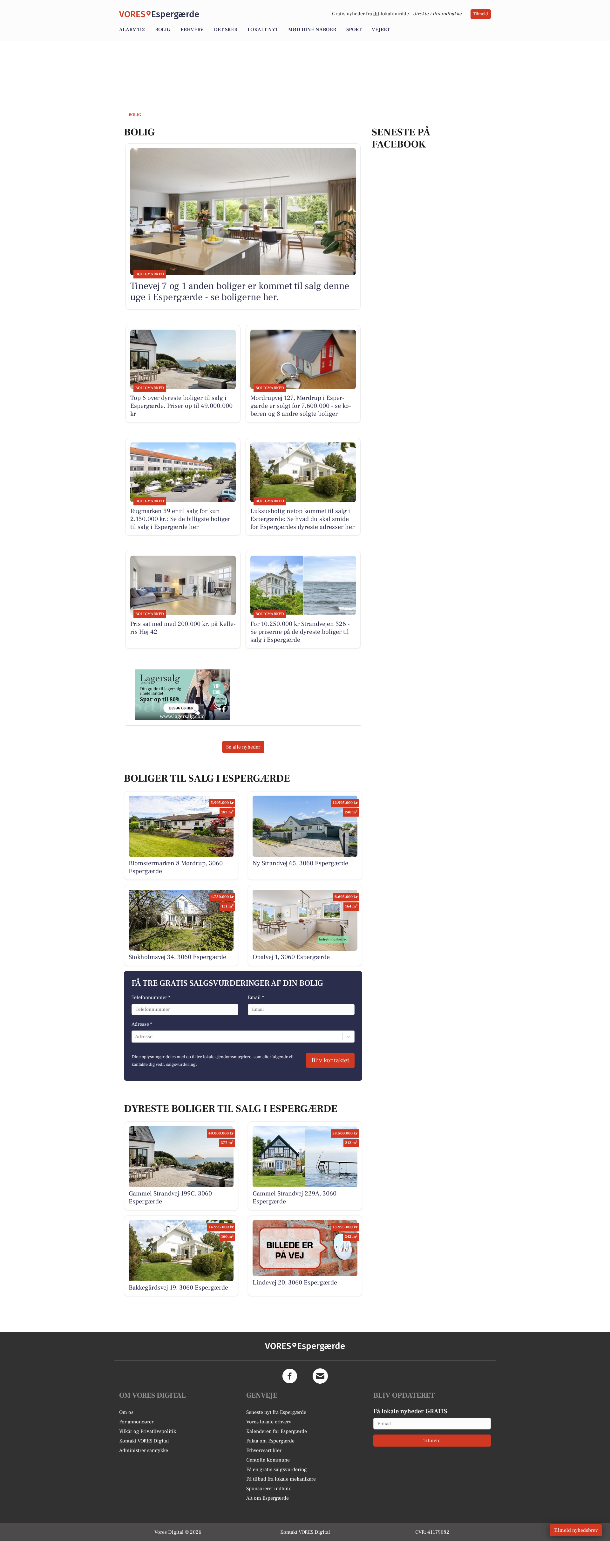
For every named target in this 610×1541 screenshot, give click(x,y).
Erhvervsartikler (263, 1450)
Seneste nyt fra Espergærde (276, 1412)
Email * (256, 997)
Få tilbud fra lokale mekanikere (281, 1479)
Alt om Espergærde (267, 1498)
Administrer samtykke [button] (143, 1450)
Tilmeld (480, 14)
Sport (354, 29)
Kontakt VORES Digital (144, 1441)
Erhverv (192, 29)
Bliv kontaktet (330, 1060)
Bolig (162, 29)
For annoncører (136, 1422)
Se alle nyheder (243, 747)
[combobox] (135, 1036)
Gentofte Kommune (268, 1460)
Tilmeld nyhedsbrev (576, 1530)
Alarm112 (132, 29)
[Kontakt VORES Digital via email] (320, 1376)
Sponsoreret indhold (269, 1488)
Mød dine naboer (312, 29)
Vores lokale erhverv (268, 1422)
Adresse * (142, 1024)
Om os (126, 1412)
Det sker (225, 29)
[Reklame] (182, 694)
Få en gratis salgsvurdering (276, 1469)
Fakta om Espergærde (270, 1441)
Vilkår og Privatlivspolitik (147, 1431)
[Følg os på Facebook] (289, 1376)
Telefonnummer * (151, 997)
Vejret (381, 29)
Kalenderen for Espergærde (276, 1431)
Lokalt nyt (262, 29)
